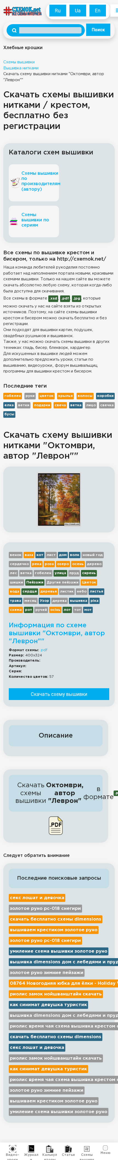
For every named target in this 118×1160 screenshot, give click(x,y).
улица (60, 573)
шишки (16, 582)
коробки (105, 395)
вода (14, 591)
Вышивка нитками (20, 68)
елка (9, 405)
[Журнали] (31, 1149)
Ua (78, 10)
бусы (9, 414)
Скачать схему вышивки (59, 694)
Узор (44, 600)
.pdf (43, 650)
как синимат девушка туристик (48, 1005)
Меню (105, 1152)
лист (51, 555)
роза (49, 564)
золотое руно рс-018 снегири (45, 909)
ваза (29, 555)
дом (63, 555)
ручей (41, 609)
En (97, 10)
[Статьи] (68, 1149)
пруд (74, 573)
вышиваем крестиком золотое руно (53, 930)
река (36, 564)
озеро (63, 564)
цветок (47, 395)
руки (30, 395)
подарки (42, 405)
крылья (65, 395)
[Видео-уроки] (12, 1149)
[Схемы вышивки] (87, 1149)
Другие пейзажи (62, 582)
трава (15, 600)
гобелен (12, 395)
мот (88, 609)
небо (81, 591)
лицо (91, 405)
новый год (93, 555)
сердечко (19, 564)
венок (15, 555)
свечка (107, 405)
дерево (94, 564)
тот (77, 609)
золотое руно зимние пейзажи (46, 973)
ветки (23, 405)
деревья (48, 591)
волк (74, 555)
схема (16, 609)
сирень (89, 573)
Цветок (89, 582)
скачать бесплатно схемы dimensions (55, 919)
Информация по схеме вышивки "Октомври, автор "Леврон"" (57, 633)
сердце (30, 591)
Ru (58, 10)
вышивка (78, 600)
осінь (55, 609)
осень (78, 564)
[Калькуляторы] (49, 1149)
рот (28, 609)
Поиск (98, 29)
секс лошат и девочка (37, 898)
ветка (76, 405)
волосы (85, 395)
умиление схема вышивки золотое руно (58, 951)
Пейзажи (34, 582)
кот (39, 555)
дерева (59, 600)
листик (67, 591)
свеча (60, 405)
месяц (30, 600)
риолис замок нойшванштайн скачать (56, 994)
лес (13, 573)
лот (67, 609)
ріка (95, 600)
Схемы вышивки (19, 62)
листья (96, 591)
